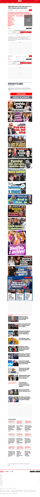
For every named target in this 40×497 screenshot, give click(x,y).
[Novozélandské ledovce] (28, 16)
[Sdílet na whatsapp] (30, 28)
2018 (24, 463)
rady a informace (27, 463)
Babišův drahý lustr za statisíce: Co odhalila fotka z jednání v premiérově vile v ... (20, 296)
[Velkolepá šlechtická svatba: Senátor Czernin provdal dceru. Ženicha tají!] (13, 378)
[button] (32, 471)
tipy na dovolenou (21, 463)
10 (25, 10)
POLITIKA (10, 277)
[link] (4, 471)
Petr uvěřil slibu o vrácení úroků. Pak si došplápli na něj (24, 339)
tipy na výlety (16, 463)
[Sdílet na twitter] (27, 28)
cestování (13, 463)
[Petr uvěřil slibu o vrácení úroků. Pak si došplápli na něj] (13, 341)
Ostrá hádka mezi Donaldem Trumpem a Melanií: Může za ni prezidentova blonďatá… (24, 398)
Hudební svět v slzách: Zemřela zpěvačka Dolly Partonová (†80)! (24, 318)
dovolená (10, 463)
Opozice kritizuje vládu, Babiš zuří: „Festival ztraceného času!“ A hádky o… (25, 325)
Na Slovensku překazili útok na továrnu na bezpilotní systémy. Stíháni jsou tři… (24, 332)
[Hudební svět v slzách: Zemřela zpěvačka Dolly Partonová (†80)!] (13, 319)
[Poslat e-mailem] (31, 28)
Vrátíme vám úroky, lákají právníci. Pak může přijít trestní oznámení (24, 369)
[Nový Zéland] (19, 15)
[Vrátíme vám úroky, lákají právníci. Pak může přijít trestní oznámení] (13, 370)
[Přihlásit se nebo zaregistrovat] (38, 1)
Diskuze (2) (9, 28)
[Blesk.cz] (20, 0)
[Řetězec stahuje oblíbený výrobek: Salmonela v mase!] (13, 392)
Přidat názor (21, 94)
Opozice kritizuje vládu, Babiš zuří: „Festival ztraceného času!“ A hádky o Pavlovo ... (11, 296)
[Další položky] (39, 2)
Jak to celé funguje (20, 33)
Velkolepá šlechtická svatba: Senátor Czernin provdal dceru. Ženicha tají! (24, 377)
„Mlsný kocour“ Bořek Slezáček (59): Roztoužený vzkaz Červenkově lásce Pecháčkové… (24, 348)
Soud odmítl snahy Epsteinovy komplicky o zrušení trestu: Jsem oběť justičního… (24, 384)
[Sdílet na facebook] (26, 28)
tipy (8, 463)
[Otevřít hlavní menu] (1, 1)
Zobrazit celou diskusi (21, 97)
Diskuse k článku (15, 83)
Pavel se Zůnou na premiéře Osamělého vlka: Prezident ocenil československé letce (24, 355)
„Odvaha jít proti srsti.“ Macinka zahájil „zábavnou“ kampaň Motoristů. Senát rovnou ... (28, 296)
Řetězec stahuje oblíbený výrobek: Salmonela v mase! (24, 390)
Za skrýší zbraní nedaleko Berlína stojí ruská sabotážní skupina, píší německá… (24, 362)
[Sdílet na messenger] (29, 28)
